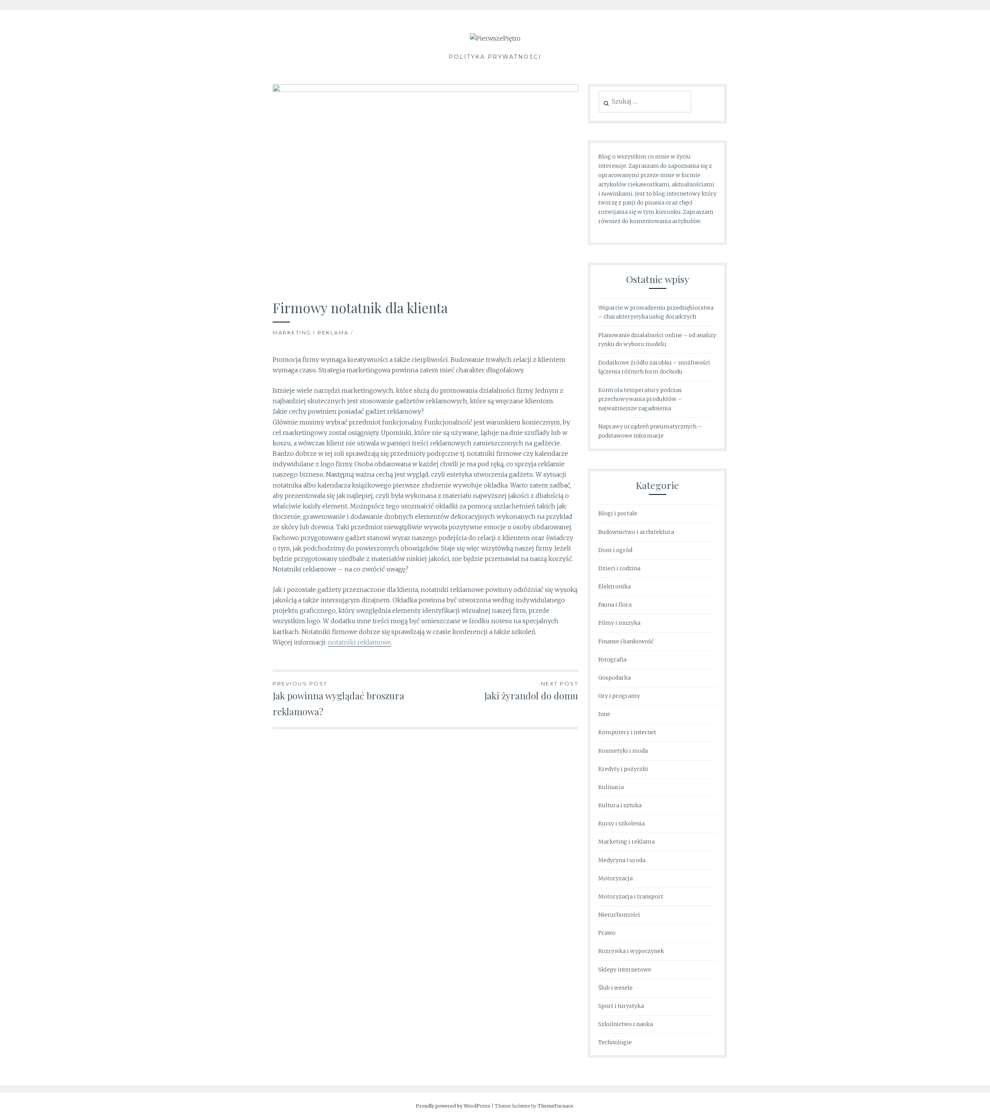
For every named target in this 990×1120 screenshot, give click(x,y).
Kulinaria (611, 787)
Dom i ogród (615, 550)
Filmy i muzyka (619, 622)
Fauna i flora (615, 604)
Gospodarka (614, 677)
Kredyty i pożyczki (623, 768)
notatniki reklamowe (359, 642)
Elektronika (614, 586)
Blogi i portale (617, 513)
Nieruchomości (619, 914)
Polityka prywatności (495, 56)
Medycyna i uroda (621, 860)
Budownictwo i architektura (636, 531)
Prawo (607, 932)
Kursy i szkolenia (621, 823)
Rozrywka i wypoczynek (631, 951)
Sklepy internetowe (624, 969)
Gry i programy (619, 695)
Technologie (615, 1042)
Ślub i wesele (615, 987)
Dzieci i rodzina (619, 568)
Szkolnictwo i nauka (625, 1024)
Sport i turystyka (621, 1005)
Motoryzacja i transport (630, 896)
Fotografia (612, 659)
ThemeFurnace (555, 1106)
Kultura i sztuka (620, 805)
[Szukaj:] (644, 101)
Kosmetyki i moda (623, 750)
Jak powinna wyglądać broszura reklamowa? (338, 699)
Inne (604, 714)
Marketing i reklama (311, 332)
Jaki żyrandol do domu (531, 691)
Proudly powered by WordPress (453, 1106)
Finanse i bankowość (626, 641)
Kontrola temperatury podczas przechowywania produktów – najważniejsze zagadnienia (640, 399)
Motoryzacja (615, 878)
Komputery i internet (627, 732)
